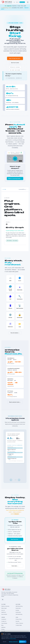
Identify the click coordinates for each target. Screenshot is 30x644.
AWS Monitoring (19, 606)
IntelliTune (3, 612)
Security (17, 621)
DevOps (17, 610)
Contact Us (3, 621)
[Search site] (14, 2)
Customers (3, 619)
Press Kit (3, 631)
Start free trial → (22, 2)
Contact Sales (19, 625)
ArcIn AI (3, 610)
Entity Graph (4, 608)
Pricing (2, 629)
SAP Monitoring (19, 614)
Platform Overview (5, 606)
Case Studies (4, 623)
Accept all (22, 641)
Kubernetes (18, 608)
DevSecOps (18, 612)
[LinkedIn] (2, 599)
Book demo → (15, 565)
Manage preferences (13, 641)
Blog (2, 625)
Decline (4, 641)
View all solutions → (15, 332)
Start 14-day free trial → (15, 58)
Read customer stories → (15, 402)
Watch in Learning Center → (15, 178)
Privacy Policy (19, 619)
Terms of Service (19, 623)
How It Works (4, 614)
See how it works (15, 62)
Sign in (17, 2)
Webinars (3, 627)
